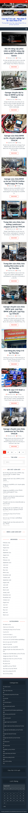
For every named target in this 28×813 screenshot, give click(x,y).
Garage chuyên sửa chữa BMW (10, 647)
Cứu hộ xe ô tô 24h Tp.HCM (9, 637)
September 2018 (7, 580)
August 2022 (6, 547)
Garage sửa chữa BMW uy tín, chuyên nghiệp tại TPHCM (14, 138)
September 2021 (7, 552)
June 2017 (5, 607)
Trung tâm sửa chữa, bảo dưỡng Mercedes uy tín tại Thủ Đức (14, 266)
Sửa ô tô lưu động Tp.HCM (9, 671)
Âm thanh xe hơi (7, 624)
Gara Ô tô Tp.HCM (7, 644)
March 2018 (6, 590)
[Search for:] (14, 462)
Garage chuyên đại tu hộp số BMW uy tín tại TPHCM (14, 94)
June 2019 (5, 567)
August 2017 (6, 602)
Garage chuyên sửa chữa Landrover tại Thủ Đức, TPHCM (14, 431)
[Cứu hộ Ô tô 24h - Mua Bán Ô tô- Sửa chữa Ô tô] (14, 7)
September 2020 (7, 562)
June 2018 (5, 585)
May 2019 (5, 570)
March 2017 (6, 615)
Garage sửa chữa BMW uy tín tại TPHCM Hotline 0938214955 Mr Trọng (14, 181)
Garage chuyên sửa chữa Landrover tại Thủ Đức (13, 650)
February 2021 (6, 560)
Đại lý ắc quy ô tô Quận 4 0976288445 (12, 518)
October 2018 (6, 577)
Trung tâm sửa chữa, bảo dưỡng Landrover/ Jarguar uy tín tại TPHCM (14, 224)
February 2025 (6, 542)
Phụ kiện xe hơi (6, 663)
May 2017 (5, 610)
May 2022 (5, 550)
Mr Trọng (19, 58)
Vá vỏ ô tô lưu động (7, 673)
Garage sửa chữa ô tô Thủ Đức (10, 656)
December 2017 (7, 595)
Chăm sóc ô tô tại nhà (8, 627)
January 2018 (6, 592)
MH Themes (24, 811)
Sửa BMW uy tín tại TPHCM (9, 666)
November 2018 (7, 575)
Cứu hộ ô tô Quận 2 (7, 634)
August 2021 (6, 555)
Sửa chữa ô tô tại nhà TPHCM (10, 668)
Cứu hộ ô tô (6, 632)
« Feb (4, 806)
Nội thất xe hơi (6, 661)
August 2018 (6, 582)
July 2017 (5, 605)
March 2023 (6, 545)
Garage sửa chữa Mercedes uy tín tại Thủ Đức (14, 653)
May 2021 (5, 557)
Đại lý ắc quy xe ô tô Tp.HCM (10, 642)
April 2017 (5, 612)
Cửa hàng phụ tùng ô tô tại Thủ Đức (11, 513)
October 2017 (6, 600)
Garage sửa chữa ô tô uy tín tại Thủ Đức (12, 658)
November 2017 (7, 597)
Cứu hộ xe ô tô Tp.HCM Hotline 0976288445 (13, 639)
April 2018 (5, 587)
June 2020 (5, 565)
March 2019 (6, 572)
